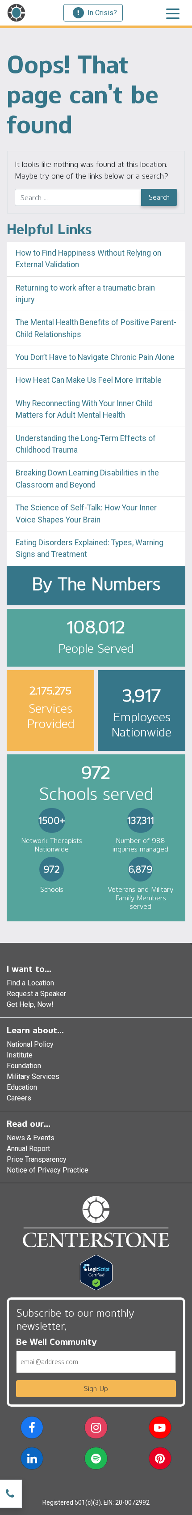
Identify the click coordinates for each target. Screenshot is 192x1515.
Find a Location (30, 983)
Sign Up (96, 1388)
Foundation (24, 1065)
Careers (19, 1098)
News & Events (30, 1138)
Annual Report (28, 1148)
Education (22, 1087)
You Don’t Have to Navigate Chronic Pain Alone (95, 357)
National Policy (30, 1044)
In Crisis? (102, 13)
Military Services (33, 1076)
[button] (32, 1429)
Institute (20, 1055)
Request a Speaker (36, 993)
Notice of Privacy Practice (47, 1170)
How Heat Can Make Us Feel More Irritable (89, 380)
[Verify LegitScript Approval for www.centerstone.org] (96, 1272)
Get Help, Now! (30, 1004)
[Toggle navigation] (173, 13)
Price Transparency (37, 1159)
